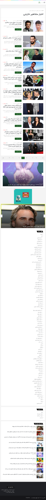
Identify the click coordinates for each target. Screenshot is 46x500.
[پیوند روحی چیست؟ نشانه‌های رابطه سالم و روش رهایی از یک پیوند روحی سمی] (40, 444)
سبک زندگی (41, 332)
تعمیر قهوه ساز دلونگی (7, 491)
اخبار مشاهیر (38, 10)
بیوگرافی (41, 293)
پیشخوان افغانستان (39, 297)
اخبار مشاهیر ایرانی (38, 282)
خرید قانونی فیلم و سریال (37, 310)
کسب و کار (40, 377)
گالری (42, 344)
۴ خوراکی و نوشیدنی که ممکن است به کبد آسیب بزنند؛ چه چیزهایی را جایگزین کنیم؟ (21, 431)
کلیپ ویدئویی (39, 403)
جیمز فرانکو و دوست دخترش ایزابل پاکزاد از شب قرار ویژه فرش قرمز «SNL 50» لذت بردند (12, 107)
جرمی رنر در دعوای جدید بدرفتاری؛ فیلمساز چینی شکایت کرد (13, 23)
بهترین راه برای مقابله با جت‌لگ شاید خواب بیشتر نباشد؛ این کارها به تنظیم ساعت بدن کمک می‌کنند (20, 469)
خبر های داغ (40, 303)
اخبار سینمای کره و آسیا (36, 262)
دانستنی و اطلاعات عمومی (38, 306)
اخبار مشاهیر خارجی (38, 286)
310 (13, 158)
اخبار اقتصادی (39, 241)
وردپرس (41, 417)
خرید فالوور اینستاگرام (5, 489)
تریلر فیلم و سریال (37, 386)
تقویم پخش (38, 256)
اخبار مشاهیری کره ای (38, 288)
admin (20, 20)
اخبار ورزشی (40, 273)
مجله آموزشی (40, 362)
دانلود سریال (39, 314)
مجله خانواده (40, 370)
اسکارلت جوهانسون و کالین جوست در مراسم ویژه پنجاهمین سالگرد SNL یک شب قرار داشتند (12, 92)
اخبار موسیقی (39, 271)
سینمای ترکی (38, 265)
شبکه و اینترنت (40, 336)
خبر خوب (40, 375)
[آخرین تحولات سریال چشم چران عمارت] (33, 54)
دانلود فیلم (40, 316)
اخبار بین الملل (39, 243)
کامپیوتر (40, 355)
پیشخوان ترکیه (40, 299)
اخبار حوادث (39, 245)
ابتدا (42, 158)
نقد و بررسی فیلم (38, 390)
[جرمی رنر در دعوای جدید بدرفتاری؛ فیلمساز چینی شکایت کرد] (33, 26)
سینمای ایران (38, 264)
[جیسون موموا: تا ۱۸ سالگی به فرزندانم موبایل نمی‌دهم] (33, 41)
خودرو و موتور (40, 304)
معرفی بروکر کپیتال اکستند (10, 492)
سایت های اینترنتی (38, 340)
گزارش (41, 345)
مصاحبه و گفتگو (40, 396)
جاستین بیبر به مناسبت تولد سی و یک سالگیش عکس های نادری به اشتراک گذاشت (12, 79)
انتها (3, 158)
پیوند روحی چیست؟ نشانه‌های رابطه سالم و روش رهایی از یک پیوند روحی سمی (22, 442)
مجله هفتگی (40, 373)
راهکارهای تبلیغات (37, 379)
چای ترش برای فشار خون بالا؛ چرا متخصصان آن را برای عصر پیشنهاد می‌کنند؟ (23, 463)
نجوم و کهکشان (39, 360)
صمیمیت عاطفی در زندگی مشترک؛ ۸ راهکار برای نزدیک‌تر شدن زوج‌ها (24, 426)
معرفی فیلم (39, 388)
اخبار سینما (40, 260)
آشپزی (41, 234)
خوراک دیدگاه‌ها (40, 415)
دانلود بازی (40, 312)
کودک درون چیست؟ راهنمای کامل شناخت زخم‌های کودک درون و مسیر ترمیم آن (22, 447)
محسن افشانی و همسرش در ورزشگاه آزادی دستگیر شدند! (32, 226)
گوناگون (41, 347)
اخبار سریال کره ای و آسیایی (36, 254)
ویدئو (42, 401)
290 (32, 158)
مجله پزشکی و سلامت (39, 368)
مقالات (41, 399)
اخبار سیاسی (40, 258)
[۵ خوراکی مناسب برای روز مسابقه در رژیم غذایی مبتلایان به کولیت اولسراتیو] (40, 460)
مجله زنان (41, 371)
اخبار (42, 236)
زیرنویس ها (40, 321)
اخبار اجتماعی (39, 238)
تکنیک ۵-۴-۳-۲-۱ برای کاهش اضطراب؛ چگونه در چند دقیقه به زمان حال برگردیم (22, 453)
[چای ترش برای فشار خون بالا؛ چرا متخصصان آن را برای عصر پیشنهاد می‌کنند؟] (40, 465)
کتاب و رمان (39, 323)
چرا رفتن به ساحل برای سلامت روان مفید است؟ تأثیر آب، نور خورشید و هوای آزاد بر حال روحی (20, 437)
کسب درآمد (41, 342)
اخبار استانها (40, 239)
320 (9, 158)
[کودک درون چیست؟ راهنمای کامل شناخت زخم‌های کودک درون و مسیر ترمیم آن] (40, 449)
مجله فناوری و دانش (38, 394)
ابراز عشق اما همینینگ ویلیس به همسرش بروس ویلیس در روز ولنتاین (13, 119)
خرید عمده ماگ (11, 489)
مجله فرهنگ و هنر (38, 392)
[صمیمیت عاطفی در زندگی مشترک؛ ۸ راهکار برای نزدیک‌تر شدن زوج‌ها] (40, 428)
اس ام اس (40, 349)
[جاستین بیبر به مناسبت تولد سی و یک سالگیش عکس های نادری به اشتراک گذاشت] (33, 81)
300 (19, 158)
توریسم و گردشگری (39, 301)
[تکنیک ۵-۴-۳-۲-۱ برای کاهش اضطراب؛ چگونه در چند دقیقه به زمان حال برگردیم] (40, 454)
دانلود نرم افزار (39, 319)
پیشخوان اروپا (40, 295)
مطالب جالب (40, 397)
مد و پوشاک (39, 357)
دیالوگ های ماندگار (39, 331)
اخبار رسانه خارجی (37, 252)
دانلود (42, 308)
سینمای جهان (38, 267)
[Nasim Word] (39, 2)
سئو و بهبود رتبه (39, 338)
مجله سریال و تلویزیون (38, 383)
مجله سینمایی (39, 384)
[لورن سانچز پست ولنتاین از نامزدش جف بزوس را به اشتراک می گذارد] (33, 135)
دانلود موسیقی (39, 318)
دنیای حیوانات (40, 329)
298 (26, 158)
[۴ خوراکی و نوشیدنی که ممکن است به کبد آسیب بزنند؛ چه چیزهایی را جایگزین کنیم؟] (40, 433)
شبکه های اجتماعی (38, 327)
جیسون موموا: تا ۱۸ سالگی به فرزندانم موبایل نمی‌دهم (12, 39)
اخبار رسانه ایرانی (38, 249)
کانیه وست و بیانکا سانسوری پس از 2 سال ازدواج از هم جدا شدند (12, 145)
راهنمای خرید (39, 353)
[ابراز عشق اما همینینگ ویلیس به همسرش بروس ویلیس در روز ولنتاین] (33, 122)
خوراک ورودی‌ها (40, 414)
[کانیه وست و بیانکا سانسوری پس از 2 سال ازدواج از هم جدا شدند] (33, 148)
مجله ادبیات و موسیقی (39, 364)
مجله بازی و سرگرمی (39, 366)
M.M (20, 36)
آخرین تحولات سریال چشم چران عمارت (14, 52)
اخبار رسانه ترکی (38, 251)
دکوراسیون (40, 351)
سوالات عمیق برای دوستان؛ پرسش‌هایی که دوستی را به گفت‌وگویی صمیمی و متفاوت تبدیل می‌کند (19, 474)
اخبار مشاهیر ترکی (39, 284)
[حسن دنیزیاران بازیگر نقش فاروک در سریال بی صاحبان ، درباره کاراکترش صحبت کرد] (33, 67)
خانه (42, 10)
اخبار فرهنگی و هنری (38, 269)
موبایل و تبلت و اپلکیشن (37, 358)
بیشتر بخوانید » (18, 29)
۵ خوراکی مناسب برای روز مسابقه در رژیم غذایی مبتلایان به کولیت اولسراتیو (26, 185)
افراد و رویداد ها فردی (39, 291)
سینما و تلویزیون (40, 334)
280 (36, 158)
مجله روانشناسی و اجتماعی (37, 381)
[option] (23, 174)
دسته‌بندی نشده (40, 325)
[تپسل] (14, 189)
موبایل (13, 491)
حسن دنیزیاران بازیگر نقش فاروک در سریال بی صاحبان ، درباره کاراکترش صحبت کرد (13, 65)
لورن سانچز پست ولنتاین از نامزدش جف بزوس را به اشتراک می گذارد (13, 132)
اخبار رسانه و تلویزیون (38, 247)
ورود (42, 412)
